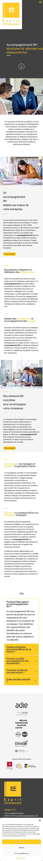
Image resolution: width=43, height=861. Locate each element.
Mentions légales (20, 858)
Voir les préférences (22, 853)
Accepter (21, 842)
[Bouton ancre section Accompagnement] (21, 69)
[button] (40, 820)
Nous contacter (10, 254)
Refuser (21, 848)
